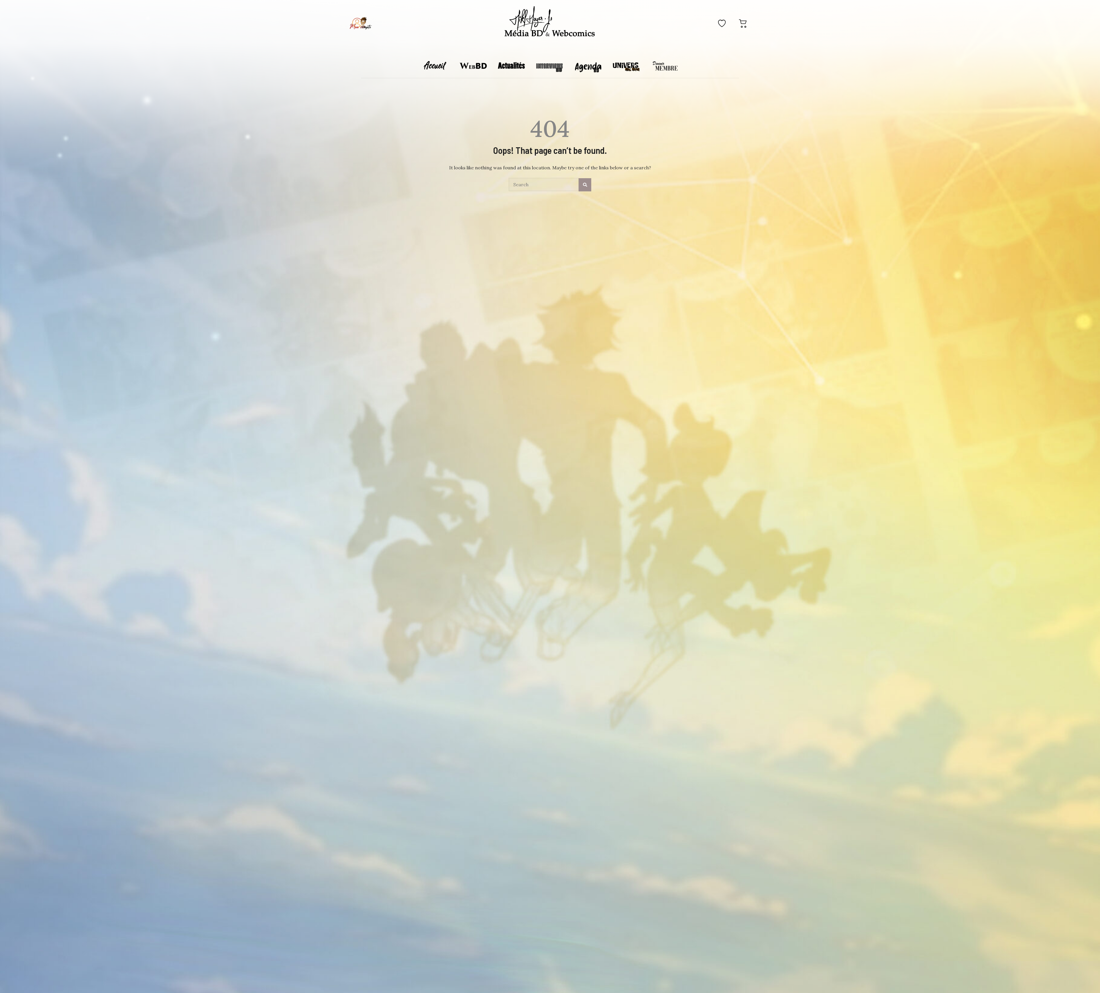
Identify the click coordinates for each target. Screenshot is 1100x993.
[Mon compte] (360, 23)
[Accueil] (550, 22)
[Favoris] (721, 23)
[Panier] (743, 23)
